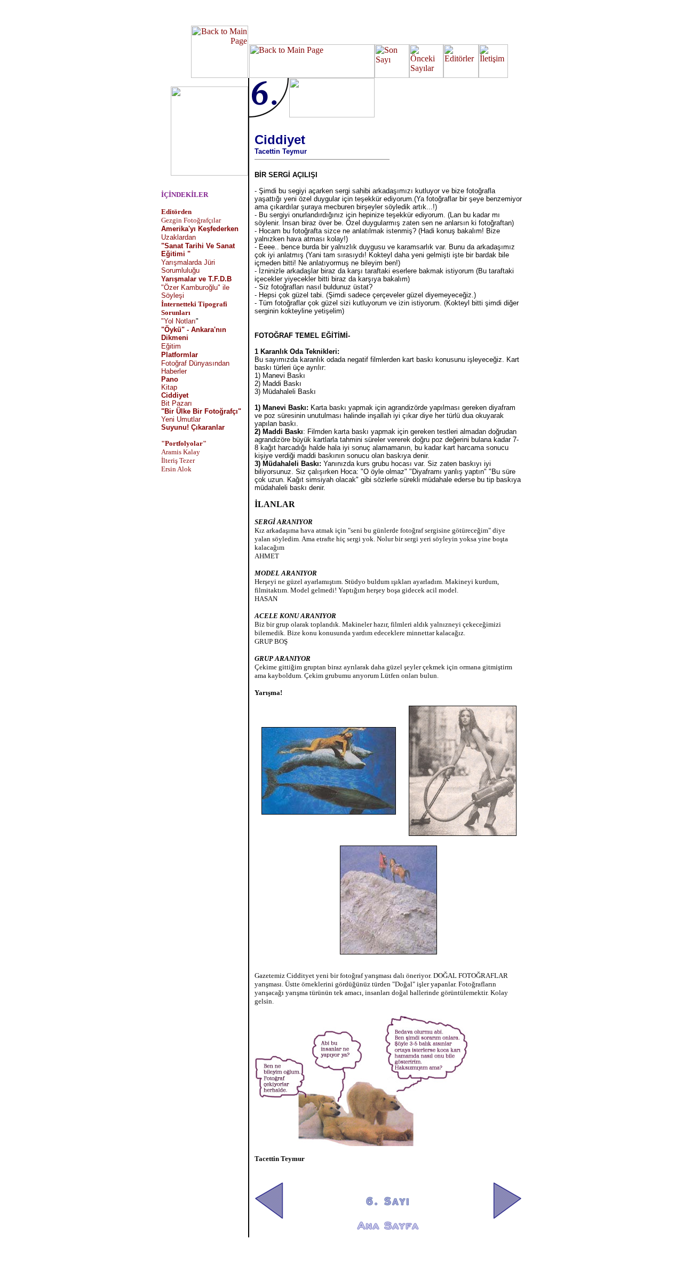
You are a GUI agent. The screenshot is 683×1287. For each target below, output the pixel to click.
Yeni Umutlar (181, 419)
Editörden (176, 212)
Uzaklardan (178, 237)
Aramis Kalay (180, 452)
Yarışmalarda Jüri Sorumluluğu (188, 266)
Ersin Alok (176, 469)
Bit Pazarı (176, 403)
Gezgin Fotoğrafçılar (191, 220)
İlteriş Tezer (178, 460)
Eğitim (171, 346)
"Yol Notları (178, 321)
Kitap (169, 387)
